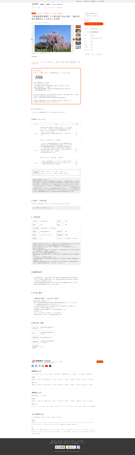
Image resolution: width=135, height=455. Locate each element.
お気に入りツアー (80, 1)
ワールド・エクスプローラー (66, 429)
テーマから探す (74, 374)
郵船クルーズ (75, 424)
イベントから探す (81, 374)
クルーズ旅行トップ (38, 414)
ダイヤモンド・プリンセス (37, 431)
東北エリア (40, 379)
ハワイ (63, 406)
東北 (51, 7)
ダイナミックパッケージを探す (46, 374)
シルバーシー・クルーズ (67, 422)
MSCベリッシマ (35, 429)
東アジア (52, 406)
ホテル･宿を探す (57, 374)
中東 (43, 406)
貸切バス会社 (60, 441)
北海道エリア (34, 379)
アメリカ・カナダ (77, 406)
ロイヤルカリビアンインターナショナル (51, 424)
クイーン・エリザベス (55, 429)
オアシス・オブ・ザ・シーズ (77, 431)
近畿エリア (67, 379)
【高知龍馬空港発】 (59, 7)
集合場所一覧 (53, 441)
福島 (54, 7)
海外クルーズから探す (56, 417)
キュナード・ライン (42, 422)
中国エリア (73, 379)
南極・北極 (93, 406)
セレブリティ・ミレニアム (88, 429)
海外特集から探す (35, 395)
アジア (47, 406)
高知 (48, 7)
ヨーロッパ (34, 406)
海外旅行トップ (36, 392)
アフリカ (39, 406)
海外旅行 (48, 4)
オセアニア (58, 406)
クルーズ (54, 4)
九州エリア (85, 379)
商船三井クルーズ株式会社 (66, 424)
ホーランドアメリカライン (37, 424)
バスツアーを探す (35, 374)
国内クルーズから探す (46, 417)
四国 (46, 7)
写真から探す (89, 374)
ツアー (43, 7)
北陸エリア (55, 379)
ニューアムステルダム (66, 431)
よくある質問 (101, 1)
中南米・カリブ (86, 406)
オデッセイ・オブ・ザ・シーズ (90, 431)
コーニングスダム (56, 431)
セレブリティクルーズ (78, 422)
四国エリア (79, 379)
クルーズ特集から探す (36, 417)
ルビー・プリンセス (47, 431)
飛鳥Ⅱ (39, 433)
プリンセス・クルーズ (88, 422)
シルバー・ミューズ (78, 429)
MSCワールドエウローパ (44, 429)
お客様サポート (94, 1)
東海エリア (61, 379)
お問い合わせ (87, 1)
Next (74, 39)
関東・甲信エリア (47, 379)
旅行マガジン (60, 4)
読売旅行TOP (34, 7)
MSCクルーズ (34, 422)
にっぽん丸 (34, 433)
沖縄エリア (91, 379)
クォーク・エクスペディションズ (54, 422)
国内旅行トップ (36, 371)
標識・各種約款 (81, 441)
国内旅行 (42, 4)
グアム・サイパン (69, 406)
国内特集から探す (65, 374)
